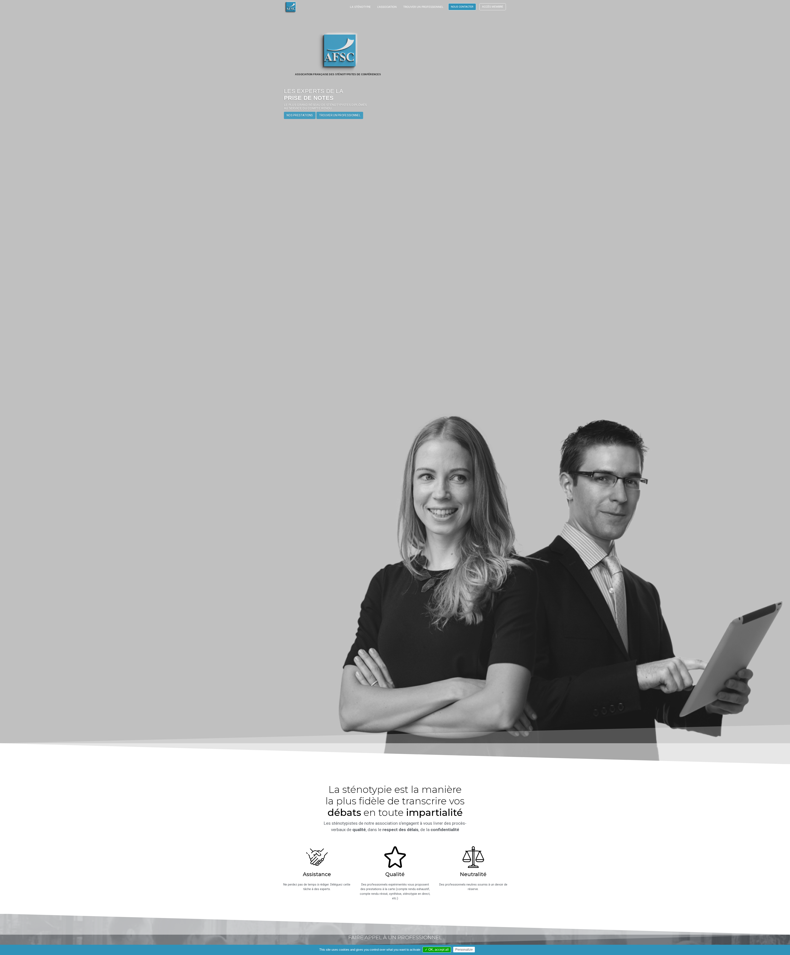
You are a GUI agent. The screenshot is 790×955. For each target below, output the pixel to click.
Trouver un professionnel (423, 6)
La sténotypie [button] (360, 6)
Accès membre (492, 6)
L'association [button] (387, 6)
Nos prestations (300, 115)
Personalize (464, 949)
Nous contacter (462, 6)
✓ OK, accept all (437, 949)
